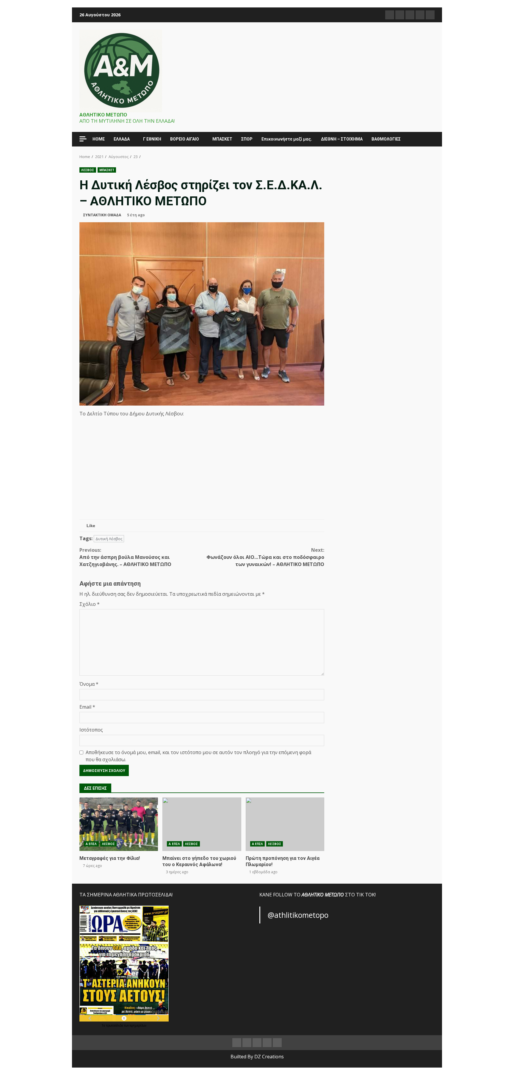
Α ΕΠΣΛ (91, 844)
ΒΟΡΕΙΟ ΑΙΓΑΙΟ (184, 139)
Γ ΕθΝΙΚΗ (152, 139)
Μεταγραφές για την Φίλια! (118, 824)
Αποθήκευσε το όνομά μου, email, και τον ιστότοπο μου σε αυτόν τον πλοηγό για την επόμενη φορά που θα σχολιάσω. (198, 756)
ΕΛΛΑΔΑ (122, 139)
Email (87, 707)
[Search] (427, 139)
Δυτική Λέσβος (108, 538)
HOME (99, 139)
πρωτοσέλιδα (115, 1025)
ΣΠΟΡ (247, 139)
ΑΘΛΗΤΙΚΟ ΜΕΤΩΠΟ (103, 115)
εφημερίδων (138, 1025)
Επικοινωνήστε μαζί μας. (286, 139)
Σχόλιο (89, 604)
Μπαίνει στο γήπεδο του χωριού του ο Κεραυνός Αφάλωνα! (201, 824)
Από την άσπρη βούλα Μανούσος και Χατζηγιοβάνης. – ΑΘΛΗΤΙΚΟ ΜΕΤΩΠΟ (125, 557)
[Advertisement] (201, 474)
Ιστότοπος (91, 729)
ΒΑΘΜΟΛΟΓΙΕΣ (386, 139)
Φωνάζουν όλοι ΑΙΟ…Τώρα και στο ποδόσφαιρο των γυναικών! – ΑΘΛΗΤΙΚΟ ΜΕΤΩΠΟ (265, 557)
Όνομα (88, 684)
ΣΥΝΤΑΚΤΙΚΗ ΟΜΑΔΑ (102, 214)
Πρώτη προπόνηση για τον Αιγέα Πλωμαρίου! (285, 824)
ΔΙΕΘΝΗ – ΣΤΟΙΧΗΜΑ (342, 139)
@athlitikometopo (298, 915)
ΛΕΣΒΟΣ (87, 170)
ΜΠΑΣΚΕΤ (222, 139)
